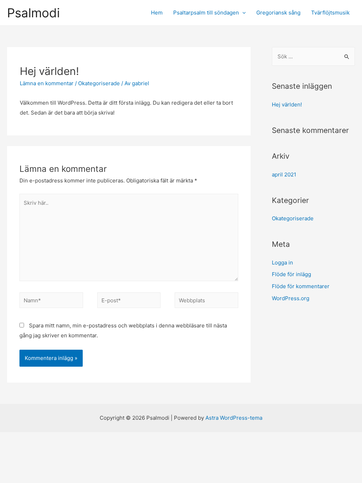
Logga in (282, 262)
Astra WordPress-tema (233, 417)
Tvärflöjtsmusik (330, 12)
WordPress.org (290, 298)
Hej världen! (287, 104)
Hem (157, 12)
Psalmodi (33, 12)
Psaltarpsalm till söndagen (206, 12)
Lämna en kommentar (47, 83)
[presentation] (242, 12)
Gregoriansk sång (278, 12)
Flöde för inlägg (291, 274)
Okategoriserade (99, 83)
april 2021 (284, 174)
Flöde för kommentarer (300, 286)
